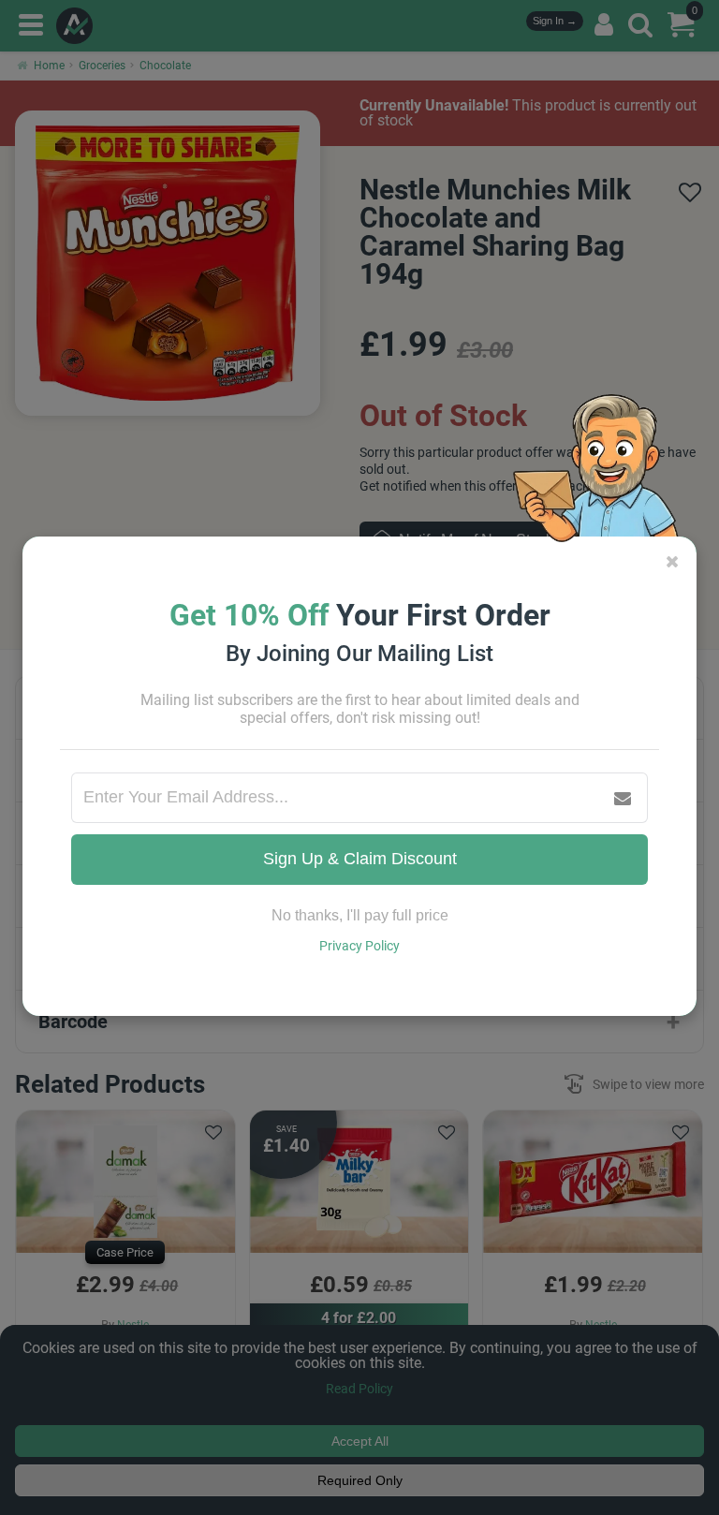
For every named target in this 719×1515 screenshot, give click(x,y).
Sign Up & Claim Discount (360, 858)
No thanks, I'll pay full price (359, 915)
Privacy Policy (359, 945)
